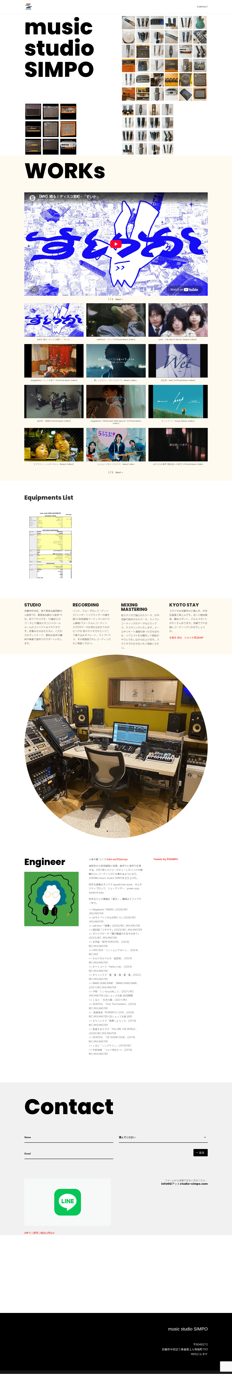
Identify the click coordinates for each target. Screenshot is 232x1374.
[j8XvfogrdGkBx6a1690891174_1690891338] (116, 837)
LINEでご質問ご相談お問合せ (39, 1233)
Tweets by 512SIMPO (165, 859)
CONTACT (202, 7)
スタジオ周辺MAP (193, 637)
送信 (201, 1153)
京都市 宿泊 (175, 637)
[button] (119, 299)
